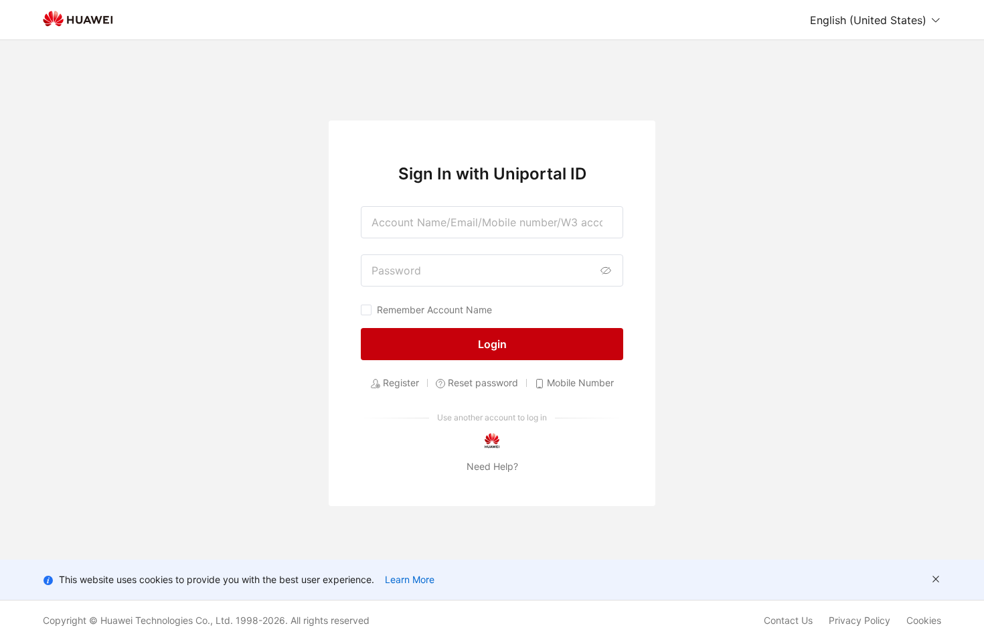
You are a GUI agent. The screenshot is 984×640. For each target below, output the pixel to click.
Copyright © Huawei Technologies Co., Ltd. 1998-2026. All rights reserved (206, 620)
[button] (875, 20)
